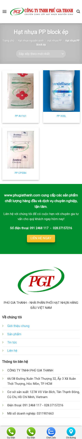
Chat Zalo (51, 437)
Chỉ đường (71, 437)
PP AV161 (20, 116)
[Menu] (4, 11)
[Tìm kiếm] (78, 11)
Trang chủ (8, 40)
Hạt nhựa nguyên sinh (31, 40)
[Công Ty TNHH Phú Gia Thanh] (41, 11)
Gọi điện (11, 437)
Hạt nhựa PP (55, 40)
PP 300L (61, 116)
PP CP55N (20, 172)
